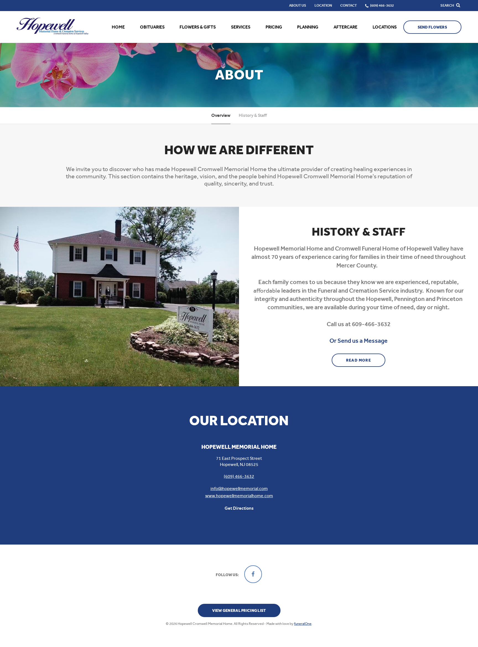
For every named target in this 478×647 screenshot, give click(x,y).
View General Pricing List (239, 610)
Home (118, 27)
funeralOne (302, 624)
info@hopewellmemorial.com (239, 488)
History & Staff (253, 115)
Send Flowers (432, 27)
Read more (366, 360)
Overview (220, 115)
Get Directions (239, 508)
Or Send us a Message (358, 340)
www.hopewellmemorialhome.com (239, 495)
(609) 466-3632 (239, 476)
